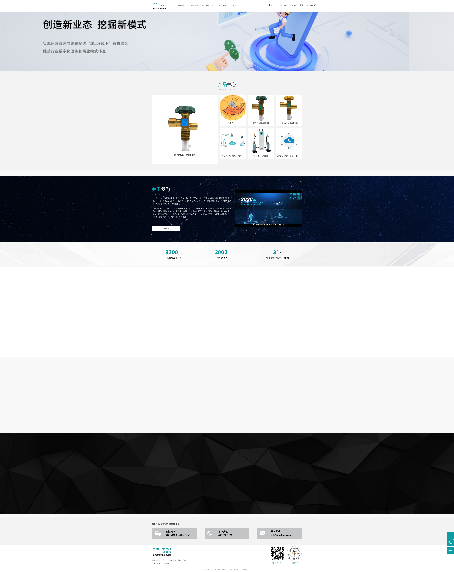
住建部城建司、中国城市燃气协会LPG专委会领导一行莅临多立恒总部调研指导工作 (266, 327)
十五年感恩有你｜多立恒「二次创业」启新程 (264, 317)
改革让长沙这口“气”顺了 (255, 332)
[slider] (268, 225)
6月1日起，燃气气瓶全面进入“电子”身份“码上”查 (265, 322)
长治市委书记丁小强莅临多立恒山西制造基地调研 (266, 307)
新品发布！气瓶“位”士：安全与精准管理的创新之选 (266, 337)
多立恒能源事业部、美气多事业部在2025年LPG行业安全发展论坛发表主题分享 (266, 312)
